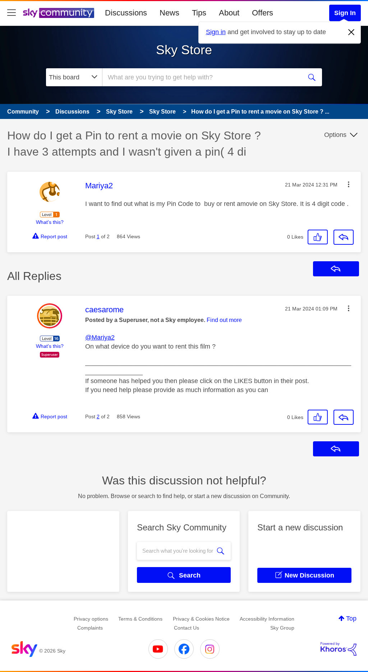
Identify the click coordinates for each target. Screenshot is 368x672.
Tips (199, 12)
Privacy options (91, 619)
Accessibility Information (267, 619)
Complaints (90, 628)
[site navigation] (11, 13)
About (229, 12)
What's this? (50, 222)
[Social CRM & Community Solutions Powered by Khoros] (338, 649)
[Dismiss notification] (351, 32)
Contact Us (186, 628)
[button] (349, 184)
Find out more (224, 320)
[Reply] (344, 237)
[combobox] (201, 77)
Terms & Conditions (140, 619)
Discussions (126, 12)
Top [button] (351, 618)
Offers (262, 12)
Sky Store (184, 49)
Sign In (345, 13)
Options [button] (335, 134)
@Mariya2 (100, 337)
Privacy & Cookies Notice (201, 619)
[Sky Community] (58, 13)
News (169, 12)
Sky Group (282, 628)
